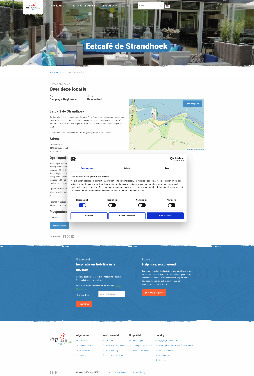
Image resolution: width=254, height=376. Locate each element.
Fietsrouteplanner (83, 6)
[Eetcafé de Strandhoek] (167, 125)
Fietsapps (109, 340)
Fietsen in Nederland (140, 350)
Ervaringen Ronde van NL (143, 345)
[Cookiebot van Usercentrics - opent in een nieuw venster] (172, 159)
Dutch (168, 7)
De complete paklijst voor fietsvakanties (175, 345)
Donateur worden (86, 345)
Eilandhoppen (137, 340)
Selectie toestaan (127, 216)
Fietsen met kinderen (114, 355)
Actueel (127, 6)
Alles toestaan (165, 216)
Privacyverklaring (138, 372)
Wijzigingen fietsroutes (168, 340)
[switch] (112, 206)
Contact (82, 355)
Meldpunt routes (165, 355)
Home (33, 6)
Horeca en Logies (113, 350)
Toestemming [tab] (87, 168)
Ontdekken (108, 6)
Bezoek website (59, 225)
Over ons (83, 340)
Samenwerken (85, 350)
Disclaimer (121, 372)
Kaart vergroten (192, 103)
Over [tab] (166, 168)
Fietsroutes (56, 6)
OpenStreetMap (199, 149)
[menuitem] (33, 6)
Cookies (109, 372)
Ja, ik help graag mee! (154, 292)
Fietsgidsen (163, 360)
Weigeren (89, 216)
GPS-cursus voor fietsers (116, 345)
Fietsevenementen (166, 350)
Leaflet (189, 149)
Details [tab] (127, 168)
